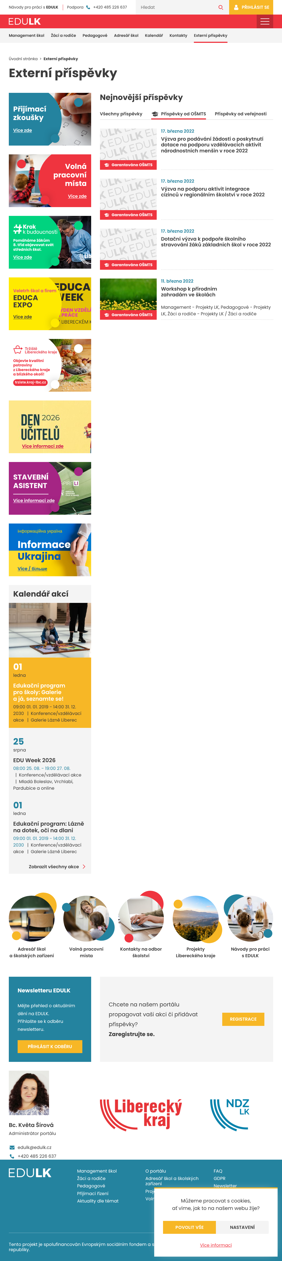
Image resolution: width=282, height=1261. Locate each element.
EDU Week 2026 (34, 760)
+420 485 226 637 (110, 7)
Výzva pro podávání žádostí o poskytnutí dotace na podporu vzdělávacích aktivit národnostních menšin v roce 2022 (212, 145)
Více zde (22, 130)
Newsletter (225, 1186)
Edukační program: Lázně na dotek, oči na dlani (48, 827)
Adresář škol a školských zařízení (172, 1181)
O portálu (155, 1171)
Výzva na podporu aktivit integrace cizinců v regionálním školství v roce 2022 (213, 192)
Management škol (26, 35)
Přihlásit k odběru (50, 1046)
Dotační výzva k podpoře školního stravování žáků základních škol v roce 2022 (216, 242)
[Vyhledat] (221, 7)
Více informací (216, 1245)
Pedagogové (95, 35)
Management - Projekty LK (190, 307)
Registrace (243, 1019)
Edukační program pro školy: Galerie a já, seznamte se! (39, 692)
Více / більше (32, 569)
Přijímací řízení (93, 1193)
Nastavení (242, 1227)
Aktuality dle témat (98, 1201)
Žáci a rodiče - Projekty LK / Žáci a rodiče (212, 314)
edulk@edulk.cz (34, 1147)
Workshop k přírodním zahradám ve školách (189, 292)
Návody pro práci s (33, 7)
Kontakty (178, 35)
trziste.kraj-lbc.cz (30, 382)
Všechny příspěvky (121, 114)
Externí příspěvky (210, 35)
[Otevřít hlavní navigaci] (265, 21)
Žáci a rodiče (63, 35)
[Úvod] (25, 21)
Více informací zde (43, 446)
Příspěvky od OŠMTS (183, 114)
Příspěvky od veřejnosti (241, 114)
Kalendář (154, 35)
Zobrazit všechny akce (54, 866)
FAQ (218, 1171)
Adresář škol (126, 35)
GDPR (220, 1178)
